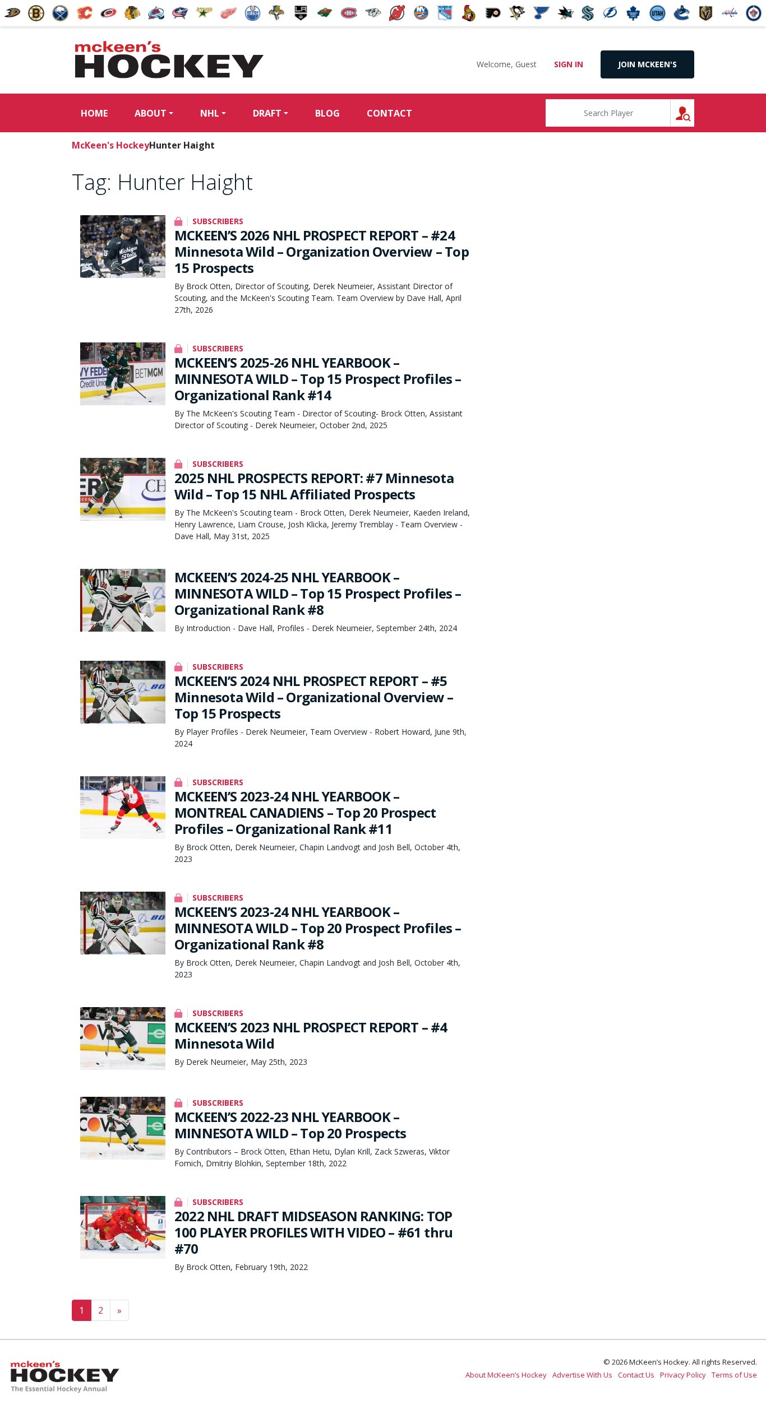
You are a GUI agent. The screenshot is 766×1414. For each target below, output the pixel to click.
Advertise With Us (582, 1375)
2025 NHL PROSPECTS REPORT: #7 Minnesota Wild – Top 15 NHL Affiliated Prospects (314, 486)
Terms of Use (734, 1375)
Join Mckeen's (647, 64)
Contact (389, 113)
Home (94, 113)
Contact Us (636, 1375)
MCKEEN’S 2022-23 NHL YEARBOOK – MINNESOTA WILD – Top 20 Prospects (290, 1124)
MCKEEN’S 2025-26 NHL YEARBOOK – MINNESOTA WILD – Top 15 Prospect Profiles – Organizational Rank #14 (318, 378)
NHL (209, 113)
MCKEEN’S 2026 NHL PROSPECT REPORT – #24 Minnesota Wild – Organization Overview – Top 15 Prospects (321, 251)
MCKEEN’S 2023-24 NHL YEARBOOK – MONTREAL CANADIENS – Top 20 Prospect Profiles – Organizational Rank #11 (305, 812)
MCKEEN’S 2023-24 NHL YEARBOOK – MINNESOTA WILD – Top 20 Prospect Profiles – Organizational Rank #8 (318, 927)
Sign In (568, 64)
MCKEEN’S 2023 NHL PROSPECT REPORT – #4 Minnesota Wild (310, 1035)
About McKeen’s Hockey (506, 1375)
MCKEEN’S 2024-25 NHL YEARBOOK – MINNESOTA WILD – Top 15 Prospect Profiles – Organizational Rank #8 (318, 593)
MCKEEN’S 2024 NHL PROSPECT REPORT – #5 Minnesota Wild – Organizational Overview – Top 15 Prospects (313, 696)
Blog (327, 113)
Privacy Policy (683, 1375)
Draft (267, 113)
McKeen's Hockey (169, 60)
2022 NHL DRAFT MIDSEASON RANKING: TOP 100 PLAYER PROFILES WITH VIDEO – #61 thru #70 (313, 1232)
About (151, 113)
